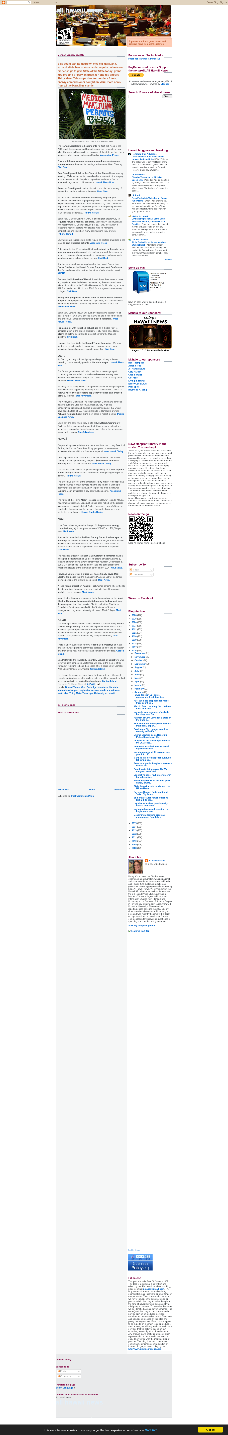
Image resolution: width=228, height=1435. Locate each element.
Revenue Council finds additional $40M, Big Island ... (151, 793)
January (139, 692)
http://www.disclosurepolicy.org (144, 1349)
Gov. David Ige (88, 687)
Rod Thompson (136, 363)
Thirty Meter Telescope (81, 693)
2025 (134, 619)
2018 (134, 643)
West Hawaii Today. (114, 451)
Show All (168, 259)
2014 (134, 827)
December (140, 653)
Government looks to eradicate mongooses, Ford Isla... (149, 816)
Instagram (155, 59)
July (137, 671)
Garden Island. (97, 669)
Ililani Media (138, 174)
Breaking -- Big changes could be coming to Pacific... (151, 730)
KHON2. (62, 273)
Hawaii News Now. (105, 182)
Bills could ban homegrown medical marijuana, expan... (152, 724)
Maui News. (69, 531)
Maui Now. (102, 191)
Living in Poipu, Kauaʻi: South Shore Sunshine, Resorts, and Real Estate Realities (148, 221)
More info (151, 1430)
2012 (134, 834)
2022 (134, 629)
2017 (134, 647)
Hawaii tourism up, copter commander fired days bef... (149, 696)
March (138, 685)
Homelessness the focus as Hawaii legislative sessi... (151, 747)
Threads (143, 59)
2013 (134, 830)
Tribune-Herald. (91, 213)
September (140, 664)
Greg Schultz (135, 375)
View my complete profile (141, 925)
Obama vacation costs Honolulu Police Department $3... (150, 736)
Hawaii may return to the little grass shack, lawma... (152, 781)
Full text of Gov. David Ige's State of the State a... (152, 718)
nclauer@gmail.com (153, 1289)
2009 (134, 844)
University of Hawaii (104, 693)
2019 (134, 640)
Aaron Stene (134, 365)
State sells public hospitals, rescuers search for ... (153, 764)
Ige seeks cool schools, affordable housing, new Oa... (151, 713)
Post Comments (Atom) (83, 796)
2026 (134, 615)
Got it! (210, 1430)
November (140, 657)
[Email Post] (97, 684)
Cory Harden (134, 371)
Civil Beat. (63, 167)
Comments (138, 574)
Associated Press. (109, 155)
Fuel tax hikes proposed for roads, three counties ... (151, 702)
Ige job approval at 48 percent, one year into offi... (152, 753)
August (139, 667)
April (137, 681)
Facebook (133, 59)
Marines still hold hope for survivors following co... (152, 758)
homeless (103, 687)
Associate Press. (98, 243)
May (137, 678)
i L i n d (136, 195)
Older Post (119, 789)
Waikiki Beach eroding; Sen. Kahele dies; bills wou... (152, 707)
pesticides (63, 693)
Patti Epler (133, 387)
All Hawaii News (80, 10)
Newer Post (63, 789)
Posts (135, 569)
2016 (134, 650)
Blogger (165, 84)
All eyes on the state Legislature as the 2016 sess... (152, 741)
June (137, 674)
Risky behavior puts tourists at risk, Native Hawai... (152, 787)
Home (92, 789)
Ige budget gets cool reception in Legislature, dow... (151, 810)
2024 (134, 622)
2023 (134, 625)
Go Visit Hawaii (140, 239)
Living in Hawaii (140, 216)
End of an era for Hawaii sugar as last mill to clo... (151, 798)
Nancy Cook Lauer (137, 383)
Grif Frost (133, 377)
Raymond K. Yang (137, 389)
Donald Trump (72, 687)
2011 (134, 837)
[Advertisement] (149, 121)
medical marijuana (110, 690)
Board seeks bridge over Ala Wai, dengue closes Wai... (151, 770)
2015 (134, 823)
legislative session (89, 690)
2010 (134, 841)
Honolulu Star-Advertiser (144, 154)
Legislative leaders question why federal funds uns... (151, 804)
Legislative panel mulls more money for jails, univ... (152, 776)
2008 (134, 848)
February (139, 689)
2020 (134, 636)
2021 (134, 633)
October (139, 660)
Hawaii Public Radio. (92, 512)
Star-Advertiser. (84, 395)
